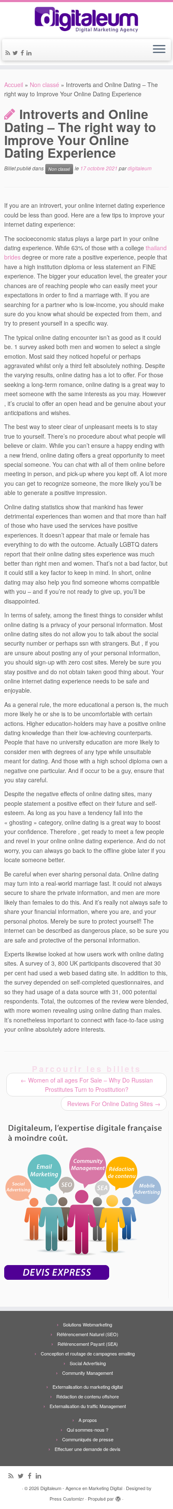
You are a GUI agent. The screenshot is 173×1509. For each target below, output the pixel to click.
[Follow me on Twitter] (17, 52)
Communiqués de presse (87, 1439)
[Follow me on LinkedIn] (30, 52)
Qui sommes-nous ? (87, 1429)
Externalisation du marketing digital (87, 1386)
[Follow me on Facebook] (23, 52)
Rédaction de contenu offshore (87, 1396)
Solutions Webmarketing (87, 1324)
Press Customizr (67, 1498)
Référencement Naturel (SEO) (87, 1334)
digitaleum (140, 168)
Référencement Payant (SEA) (88, 1343)
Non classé (44, 84)
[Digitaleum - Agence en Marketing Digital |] (86, 19)
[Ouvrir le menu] (159, 50)
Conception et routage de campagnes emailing (88, 1353)
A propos (88, 1419)
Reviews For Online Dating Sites (113, 1103)
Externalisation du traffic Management (88, 1406)
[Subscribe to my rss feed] (9, 52)
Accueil (13, 84)
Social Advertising (88, 1363)
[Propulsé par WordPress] (118, 1497)
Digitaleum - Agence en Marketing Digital (81, 1488)
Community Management (87, 1372)
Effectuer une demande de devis (88, 1448)
